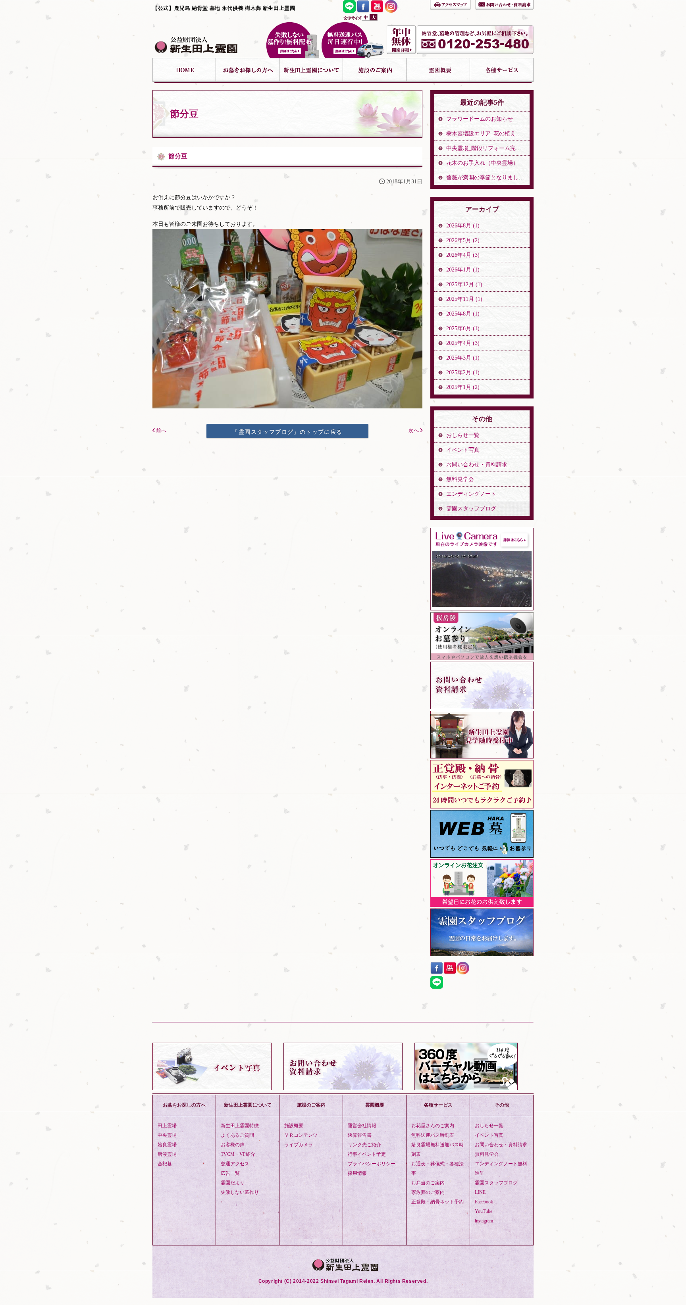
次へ (414, 430)
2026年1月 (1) (463, 270)
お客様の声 (233, 1144)
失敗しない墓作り (292, 40)
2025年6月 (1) (463, 328)
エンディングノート (471, 494)
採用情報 (357, 1173)
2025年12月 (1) (464, 284)
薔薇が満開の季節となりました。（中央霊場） (504, 178)
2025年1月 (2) (463, 387)
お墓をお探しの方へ (247, 70)
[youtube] (377, 10)
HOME (184, 70)
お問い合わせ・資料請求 (504, 4)
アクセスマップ (450, 4)
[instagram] (391, 10)
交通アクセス (235, 1163)
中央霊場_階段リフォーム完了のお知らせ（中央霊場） (514, 148)
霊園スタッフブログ (471, 509)
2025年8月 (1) (463, 314)
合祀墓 (165, 1163)
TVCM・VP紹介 (238, 1154)
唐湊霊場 (167, 1154)
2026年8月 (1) (463, 226)
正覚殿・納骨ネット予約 (437, 1202)
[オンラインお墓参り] (482, 657)
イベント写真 (463, 450)
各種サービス (502, 70)
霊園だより (233, 1183)
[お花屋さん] (482, 904)
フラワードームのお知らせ (479, 119)
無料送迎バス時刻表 (432, 1135)
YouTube (483, 1211)
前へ (160, 430)
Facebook (484, 1202)
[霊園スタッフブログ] (482, 954)
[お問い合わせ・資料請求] (482, 707)
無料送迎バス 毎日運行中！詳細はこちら (352, 40)
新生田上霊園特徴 (240, 1125)
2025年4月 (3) (463, 343)
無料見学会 (460, 479)
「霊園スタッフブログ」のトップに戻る (287, 432)
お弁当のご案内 (428, 1183)
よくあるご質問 (237, 1135)
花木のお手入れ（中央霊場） (482, 163)
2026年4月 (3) (463, 255)
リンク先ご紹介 (364, 1144)
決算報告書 (360, 1135)
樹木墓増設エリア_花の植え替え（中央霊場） (503, 134)
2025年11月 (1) (464, 299)
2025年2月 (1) (463, 372)
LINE (480, 1192)
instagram (484, 1221)
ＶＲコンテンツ (301, 1135)
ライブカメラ (298, 1144)
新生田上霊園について (311, 70)
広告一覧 (230, 1173)
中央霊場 (167, 1135)
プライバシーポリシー (371, 1163)
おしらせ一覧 (463, 435)
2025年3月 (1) (463, 358)
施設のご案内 (375, 70)
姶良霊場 (167, 1144)
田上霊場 (167, 1125)
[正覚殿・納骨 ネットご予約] (482, 806)
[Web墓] (482, 855)
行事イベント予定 (367, 1154)
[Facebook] (363, 10)
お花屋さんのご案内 (432, 1125)
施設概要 (293, 1125)
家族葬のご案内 (428, 1192)
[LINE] (349, 10)
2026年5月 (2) (463, 240)
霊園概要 (438, 70)
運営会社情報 (362, 1125)
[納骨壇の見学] (482, 756)
